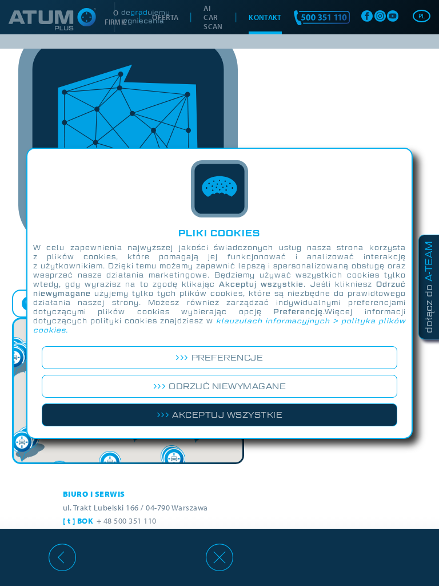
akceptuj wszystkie (227, 414)
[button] (24, 446)
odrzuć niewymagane (227, 386)
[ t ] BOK (110, 521)
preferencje (227, 357)
